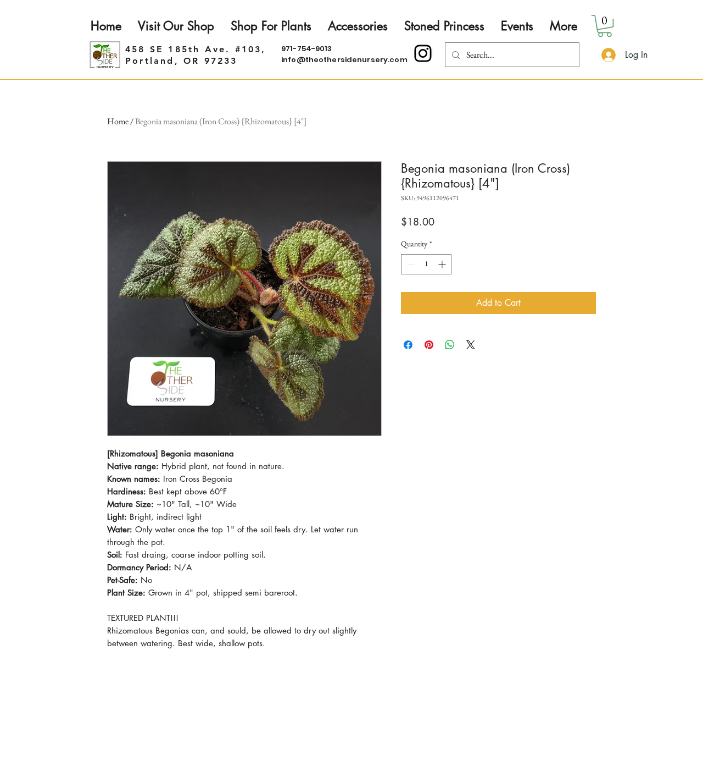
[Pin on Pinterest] (429, 344)
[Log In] (607, 55)
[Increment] (443, 264)
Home (118, 121)
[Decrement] (409, 264)
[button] (605, 26)
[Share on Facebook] (408, 344)
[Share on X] (470, 344)
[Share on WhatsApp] (449, 344)
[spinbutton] (426, 264)
